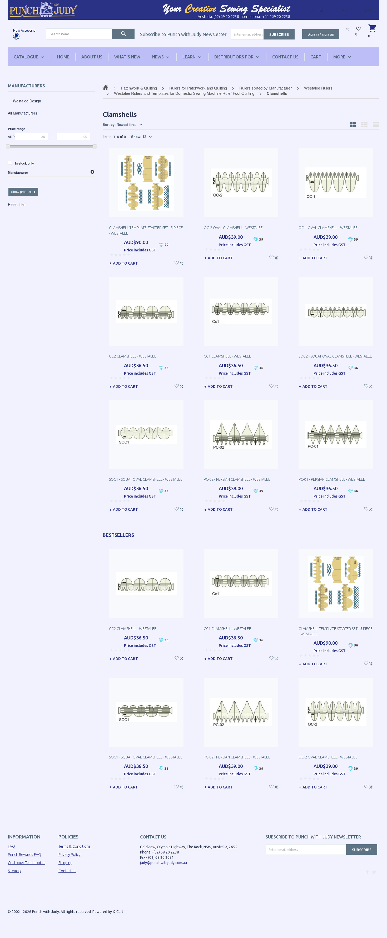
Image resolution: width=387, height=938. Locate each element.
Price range (16, 128)
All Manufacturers (22, 113)
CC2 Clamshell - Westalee (132, 356)
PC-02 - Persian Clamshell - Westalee (237, 479)
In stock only (24, 163)
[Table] (376, 124)
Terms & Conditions (74, 846)
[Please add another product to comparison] (347, 29)
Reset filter (17, 204)
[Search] (123, 34)
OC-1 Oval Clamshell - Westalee (328, 228)
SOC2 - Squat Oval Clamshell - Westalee (335, 356)
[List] (364, 124)
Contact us (67, 871)
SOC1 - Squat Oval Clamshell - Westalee (145, 479)
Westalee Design (27, 100)
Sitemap (14, 871)
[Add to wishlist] (176, 262)
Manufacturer (18, 172)
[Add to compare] (181, 262)
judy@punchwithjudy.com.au (163, 863)
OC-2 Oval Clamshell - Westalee (233, 228)
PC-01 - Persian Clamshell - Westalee (332, 479)
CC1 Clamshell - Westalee (227, 356)
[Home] (43, 9)
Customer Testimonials (26, 863)
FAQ (11, 846)
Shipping (65, 863)
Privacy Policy (69, 854)
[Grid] (353, 124)
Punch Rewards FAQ (24, 854)
